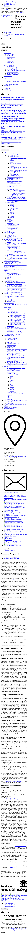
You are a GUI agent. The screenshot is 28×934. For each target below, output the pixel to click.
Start (5, 549)
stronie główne (11, 867)
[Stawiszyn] (7, 899)
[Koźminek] (7, 896)
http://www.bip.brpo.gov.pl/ (7, 877)
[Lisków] (19, 896)
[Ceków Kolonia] (7, 895)
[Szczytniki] (19, 899)
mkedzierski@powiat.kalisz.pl (11, 798)
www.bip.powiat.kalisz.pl (20, 456)
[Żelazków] (5, 900)
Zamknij (18, 12)
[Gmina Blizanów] (5, 894)
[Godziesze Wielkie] (20, 895)
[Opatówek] (14, 898)
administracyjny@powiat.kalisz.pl (14, 781)
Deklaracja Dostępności (9, 550)
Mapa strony (6, 6)
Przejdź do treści (7, 3)
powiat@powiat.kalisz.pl (13, 492)
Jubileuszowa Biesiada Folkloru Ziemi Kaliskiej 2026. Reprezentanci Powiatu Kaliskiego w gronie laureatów (12, 99)
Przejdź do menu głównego (10, 1)
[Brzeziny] (14, 894)
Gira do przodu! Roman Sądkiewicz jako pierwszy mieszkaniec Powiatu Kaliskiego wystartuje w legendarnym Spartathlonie (13, 111)
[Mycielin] (5, 898)
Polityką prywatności (11, 9)
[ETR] (11, 142)
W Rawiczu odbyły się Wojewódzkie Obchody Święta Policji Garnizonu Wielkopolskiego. (12, 105)
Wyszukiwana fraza (5, 42)
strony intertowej (13, 579)
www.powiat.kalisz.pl (9, 456)
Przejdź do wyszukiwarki (10, 4)
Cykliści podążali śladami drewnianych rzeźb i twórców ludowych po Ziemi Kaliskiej (13, 132)
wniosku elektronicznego (21, 846)
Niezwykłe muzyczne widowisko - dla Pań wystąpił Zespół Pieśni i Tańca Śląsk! (13, 138)
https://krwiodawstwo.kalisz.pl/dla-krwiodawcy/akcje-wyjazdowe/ (17, 929)
